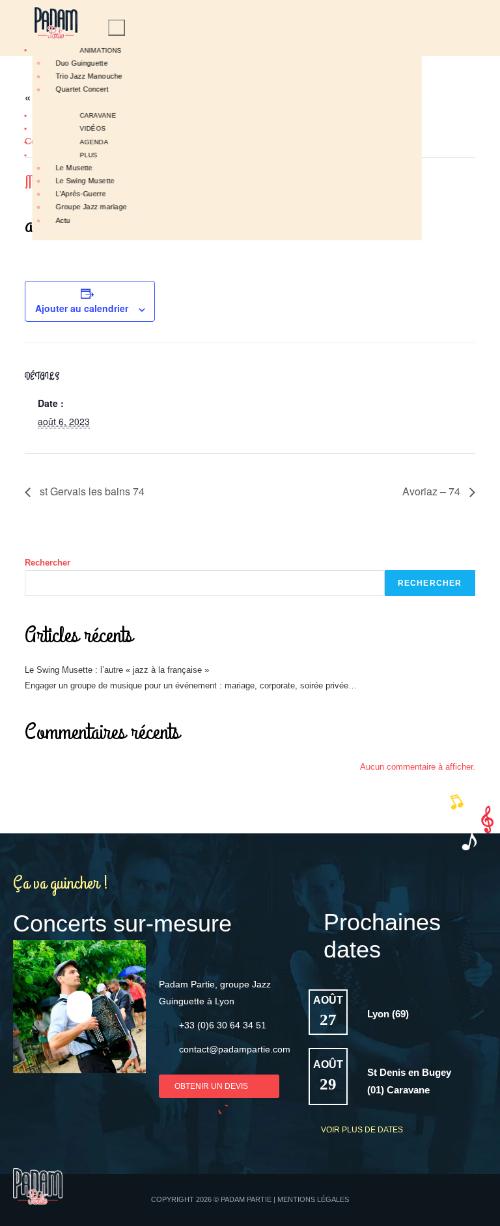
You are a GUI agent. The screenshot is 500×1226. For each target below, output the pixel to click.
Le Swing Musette (84, 181)
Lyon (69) (388, 1013)
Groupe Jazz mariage (91, 207)
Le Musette (73, 168)
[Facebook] (443, 1200)
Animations (100, 50)
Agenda (93, 142)
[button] (79, 1006)
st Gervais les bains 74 (91, 491)
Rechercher (47, 562)
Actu (62, 220)
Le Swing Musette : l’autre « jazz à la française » (117, 670)
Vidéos (92, 129)
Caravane (97, 116)
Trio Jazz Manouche (88, 76)
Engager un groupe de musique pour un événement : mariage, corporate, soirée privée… (191, 685)
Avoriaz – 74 (432, 491)
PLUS (88, 155)
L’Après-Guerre (80, 194)
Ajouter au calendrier (81, 308)
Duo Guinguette (81, 63)
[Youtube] (468, 1200)
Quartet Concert (82, 89)
